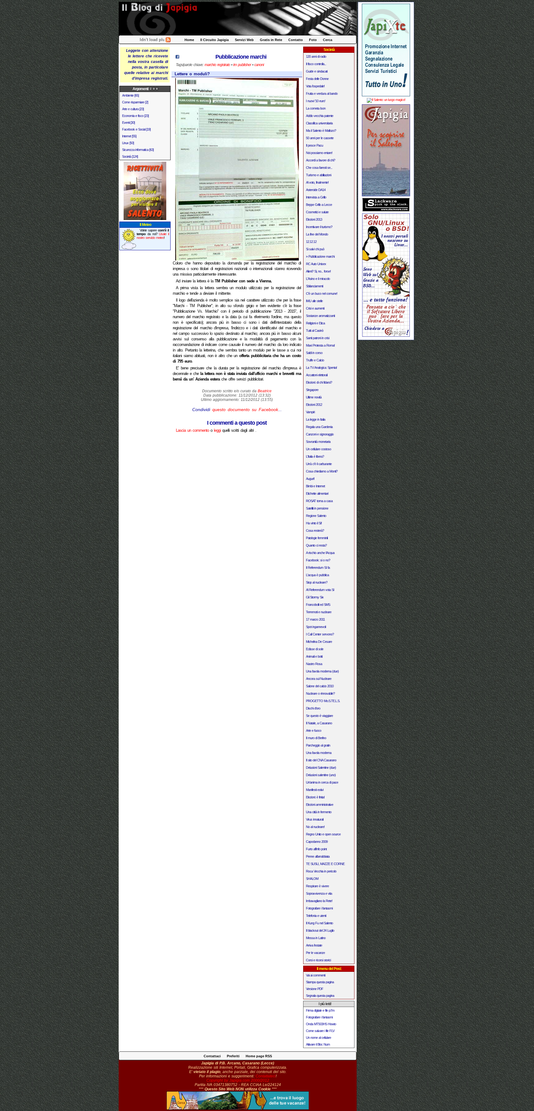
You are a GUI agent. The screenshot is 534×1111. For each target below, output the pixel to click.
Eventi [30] (128, 122)
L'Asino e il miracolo (318, 279)
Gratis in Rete (271, 40)
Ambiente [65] (130, 95)
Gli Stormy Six (315, 597)
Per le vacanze (315, 953)
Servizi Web (244, 40)
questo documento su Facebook (245, 409)
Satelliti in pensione (317, 508)
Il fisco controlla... (316, 64)
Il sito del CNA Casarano (321, 760)
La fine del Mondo (317, 234)
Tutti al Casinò (314, 330)
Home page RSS (259, 1056)
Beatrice (265, 391)
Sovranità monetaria (318, 441)
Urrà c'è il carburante (319, 464)
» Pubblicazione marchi (320, 256)
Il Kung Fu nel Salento (319, 923)
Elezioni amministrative (319, 804)
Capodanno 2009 (317, 841)
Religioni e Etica (315, 323)
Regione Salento (316, 516)
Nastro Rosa (314, 664)
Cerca (327, 40)
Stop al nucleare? (316, 582)
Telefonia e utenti (316, 916)
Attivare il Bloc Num (318, 1044)
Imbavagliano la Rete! (319, 901)
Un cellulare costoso (318, 449)
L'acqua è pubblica (317, 575)
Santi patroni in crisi (317, 338)
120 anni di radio (316, 56)
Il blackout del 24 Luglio (320, 930)
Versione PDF (314, 989)
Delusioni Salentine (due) (321, 767)
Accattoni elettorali (316, 375)
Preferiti (233, 1056)
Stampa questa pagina (320, 982)
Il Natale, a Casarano (319, 723)
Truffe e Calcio (315, 360)
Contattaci (212, 1056)
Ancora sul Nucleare (318, 678)
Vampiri (310, 412)
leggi (217, 430)
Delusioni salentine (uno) (321, 775)
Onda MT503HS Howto (321, 1024)
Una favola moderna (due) (322, 671)
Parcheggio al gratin (318, 745)
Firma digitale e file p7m (320, 1010)
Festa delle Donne (317, 79)
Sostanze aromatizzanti (320, 316)
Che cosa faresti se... (319, 167)
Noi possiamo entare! (319, 153)
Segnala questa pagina (320, 995)
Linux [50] (128, 143)
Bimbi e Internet (315, 486)
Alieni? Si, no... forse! (318, 271)
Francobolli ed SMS (318, 604)
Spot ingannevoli (316, 627)
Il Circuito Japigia (214, 40)
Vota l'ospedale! (315, 86)
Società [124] (130, 156)
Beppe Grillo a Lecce (319, 204)
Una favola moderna (318, 753)
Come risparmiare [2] (135, 102)
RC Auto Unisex (316, 264)
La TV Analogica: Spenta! (321, 367)
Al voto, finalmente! (317, 182)
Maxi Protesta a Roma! (320, 345)
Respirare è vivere (317, 886)
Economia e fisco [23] (135, 116)
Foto (313, 40)
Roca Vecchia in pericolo (321, 871)
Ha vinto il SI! (314, 523)
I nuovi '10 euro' (315, 101)
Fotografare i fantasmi (319, 908)
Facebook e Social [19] (136, 129)
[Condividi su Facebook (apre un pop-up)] (177, 57)
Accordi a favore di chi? (320, 160)
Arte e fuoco (313, 730)
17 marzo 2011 (315, 619)
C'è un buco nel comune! (321, 293)
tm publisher (242, 65)
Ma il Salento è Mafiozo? (321, 130)
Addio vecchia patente (319, 116)
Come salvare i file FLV (320, 1031)
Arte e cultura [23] (133, 109)
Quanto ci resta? (316, 545)
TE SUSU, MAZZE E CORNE (325, 864)
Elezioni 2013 (314, 219)
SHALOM (312, 878)
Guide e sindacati (316, 71)
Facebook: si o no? (318, 560)
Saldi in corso (314, 353)
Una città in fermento (318, 812)
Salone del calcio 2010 (319, 686)
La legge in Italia (315, 419)
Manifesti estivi (314, 790)
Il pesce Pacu (314, 145)
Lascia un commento (192, 430)
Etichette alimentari (317, 493)
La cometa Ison (315, 108)
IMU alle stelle (314, 301)
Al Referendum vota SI (320, 590)
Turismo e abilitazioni (318, 175)
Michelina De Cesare (319, 641)
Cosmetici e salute (317, 212)
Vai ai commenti (315, 975)
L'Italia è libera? (315, 456)
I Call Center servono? (320, 634)
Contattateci (266, 1076)
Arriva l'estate (314, 945)
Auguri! (310, 479)
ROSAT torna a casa (319, 501)
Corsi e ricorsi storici (318, 960)
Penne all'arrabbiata (317, 856)
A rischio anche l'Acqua (320, 553)
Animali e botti (314, 656)
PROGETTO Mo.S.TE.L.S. (323, 701)
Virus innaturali (314, 819)
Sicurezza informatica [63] (138, 150)
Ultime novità (313, 397)
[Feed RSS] (168, 41)
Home (189, 40)
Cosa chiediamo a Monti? (321, 471)
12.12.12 (311, 241)
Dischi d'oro (313, 708)
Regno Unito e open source (323, 834)
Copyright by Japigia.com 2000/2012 (237, 1080)
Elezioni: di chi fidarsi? (319, 382)
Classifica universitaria (319, 123)
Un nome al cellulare (318, 1037)
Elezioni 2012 (314, 404)
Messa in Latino (315, 938)
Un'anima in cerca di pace (322, 782)
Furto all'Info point (316, 849)
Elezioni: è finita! (315, 797)
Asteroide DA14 (315, 190)
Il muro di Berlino (316, 738)
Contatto (295, 40)
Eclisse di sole (314, 649)
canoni (259, 65)
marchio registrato (217, 65)
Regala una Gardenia (319, 427)
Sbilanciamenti (314, 286)
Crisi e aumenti (315, 308)
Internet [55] (129, 136)
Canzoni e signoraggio (319, 434)
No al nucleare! (315, 827)
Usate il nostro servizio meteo (153, 235)
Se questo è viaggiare (319, 716)
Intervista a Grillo (316, 197)
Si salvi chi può (315, 249)
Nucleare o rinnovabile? (320, 693)
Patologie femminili (317, 538)
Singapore (312, 390)
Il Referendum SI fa (318, 567)
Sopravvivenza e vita (319, 893)
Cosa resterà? (315, 530)
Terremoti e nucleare (318, 612)
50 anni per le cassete (319, 138)
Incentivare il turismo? (319, 227)
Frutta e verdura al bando (321, 93)
